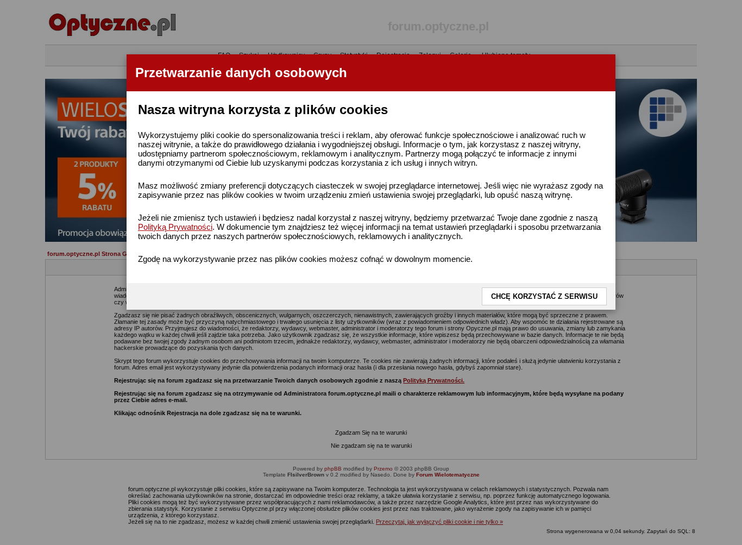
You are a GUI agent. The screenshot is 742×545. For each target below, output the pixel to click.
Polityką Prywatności (175, 226)
